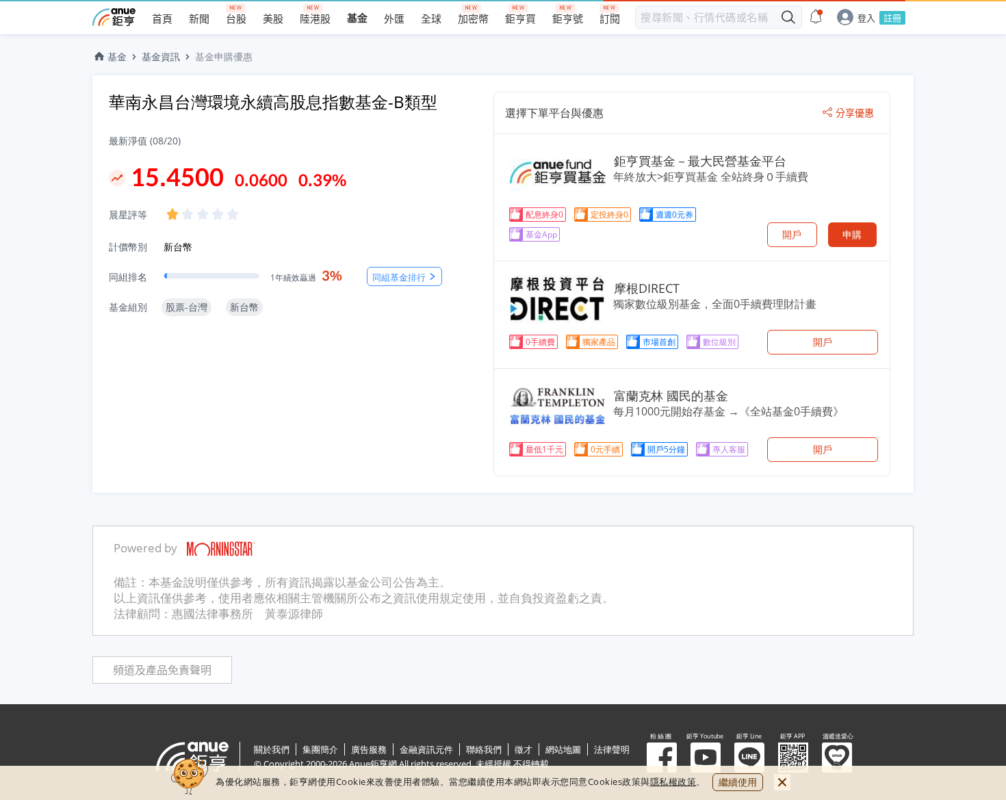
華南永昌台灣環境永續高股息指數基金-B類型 (273, 101)
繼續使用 (738, 781)
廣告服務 (369, 749)
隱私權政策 (673, 781)
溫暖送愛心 (837, 758)
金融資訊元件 (426, 749)
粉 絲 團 (662, 758)
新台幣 (178, 246)
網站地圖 (563, 749)
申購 (852, 234)
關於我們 (271, 749)
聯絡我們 (484, 749)
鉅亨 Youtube (706, 758)
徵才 (523, 749)
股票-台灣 (186, 306)
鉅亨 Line (749, 758)
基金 (117, 56)
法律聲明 (612, 749)
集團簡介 (320, 749)
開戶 (791, 234)
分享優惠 (855, 112)
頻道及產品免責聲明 (162, 670)
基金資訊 (161, 56)
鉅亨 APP (793, 758)
